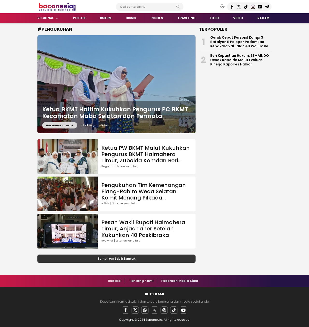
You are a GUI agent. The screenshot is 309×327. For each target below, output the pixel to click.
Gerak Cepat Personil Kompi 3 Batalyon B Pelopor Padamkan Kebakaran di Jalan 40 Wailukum (239, 42)
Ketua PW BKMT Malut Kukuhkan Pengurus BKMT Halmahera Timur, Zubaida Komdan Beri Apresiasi (145, 157)
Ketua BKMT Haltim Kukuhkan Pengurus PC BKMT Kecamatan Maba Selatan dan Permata (115, 112)
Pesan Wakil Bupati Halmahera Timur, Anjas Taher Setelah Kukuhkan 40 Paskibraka (143, 229)
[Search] (178, 7)
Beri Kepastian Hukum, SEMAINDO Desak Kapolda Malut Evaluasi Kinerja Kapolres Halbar (239, 60)
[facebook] (125, 310)
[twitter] (135, 310)
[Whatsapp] (144, 310)
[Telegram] (154, 310)
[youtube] (183, 310)
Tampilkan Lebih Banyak (116, 258)
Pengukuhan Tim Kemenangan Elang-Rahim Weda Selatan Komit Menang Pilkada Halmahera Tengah (143, 194)
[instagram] (164, 310)
